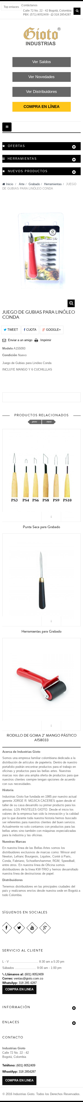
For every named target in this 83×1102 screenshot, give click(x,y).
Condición (9, 355)
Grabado (34, 184)
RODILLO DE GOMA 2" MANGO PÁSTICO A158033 (42, 737)
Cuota (30, 329)
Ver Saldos (41, 62)
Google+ (53, 329)
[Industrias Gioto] (41, 36)
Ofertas (16, 146)
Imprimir (45, 340)
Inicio (9, 184)
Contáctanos (29, 5)
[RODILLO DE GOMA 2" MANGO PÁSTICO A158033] (41, 684)
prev (34, 421)
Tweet (12, 329)
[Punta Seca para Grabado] (41, 475)
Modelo (7, 348)
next (49, 421)
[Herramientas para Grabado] (41, 579)
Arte (21, 184)
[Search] (77, 11)
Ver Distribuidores (41, 91)
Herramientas (53, 184)
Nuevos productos (28, 171)
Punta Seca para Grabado (41, 527)
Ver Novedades (41, 77)
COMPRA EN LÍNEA (41, 106)
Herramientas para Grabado (41, 631)
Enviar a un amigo (20, 340)
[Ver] (51, 516)
